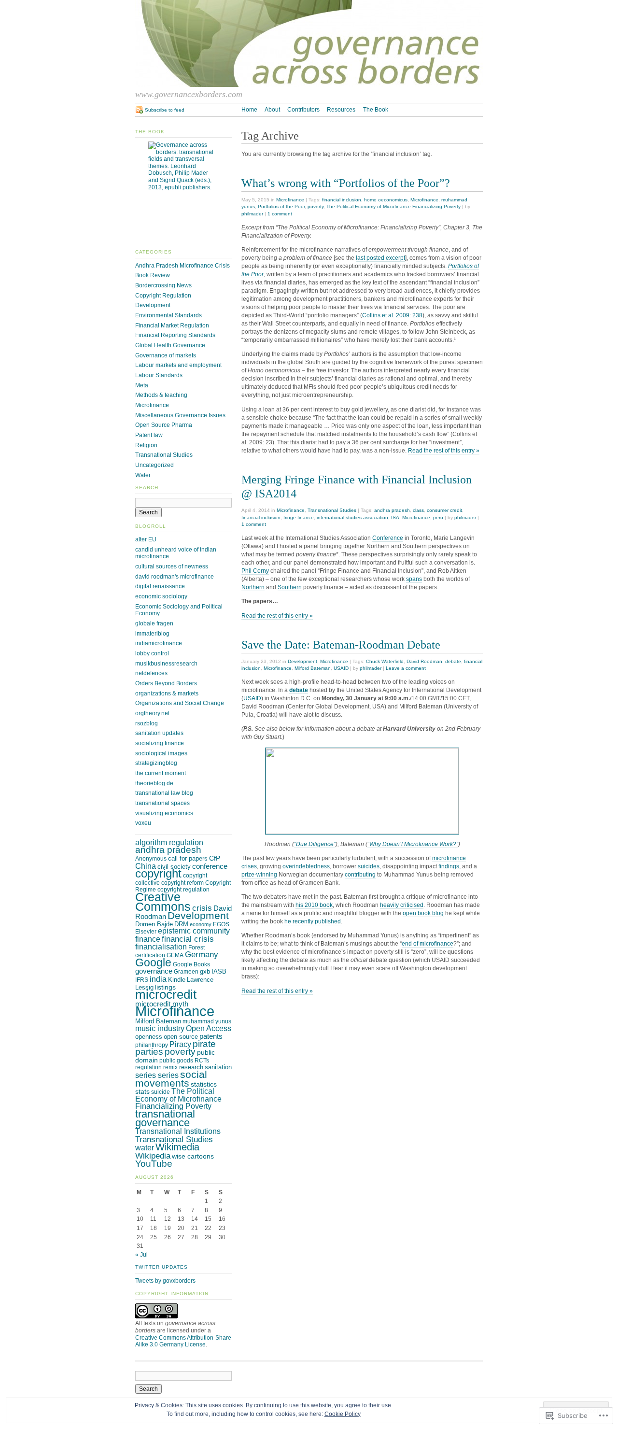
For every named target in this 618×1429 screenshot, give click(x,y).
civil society (174, 866)
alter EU (145, 539)
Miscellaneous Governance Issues (180, 415)
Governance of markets (165, 355)
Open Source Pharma (163, 425)
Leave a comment (406, 668)
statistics (204, 1084)
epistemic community (194, 931)
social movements (171, 1079)
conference (209, 866)
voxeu (143, 823)
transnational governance (165, 1118)
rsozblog (146, 723)
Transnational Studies (332, 510)
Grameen (186, 971)
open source (181, 1036)
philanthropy (151, 1045)
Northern (253, 587)
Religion (146, 445)
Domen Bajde (154, 924)
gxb (205, 971)
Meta (141, 385)
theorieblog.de (154, 783)
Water (143, 475)
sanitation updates (159, 733)
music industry (159, 1028)
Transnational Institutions (178, 1131)
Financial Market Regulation (172, 325)
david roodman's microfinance (174, 576)
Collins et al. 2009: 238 (392, 315)
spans (414, 579)
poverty (315, 206)
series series (157, 1075)
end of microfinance (427, 943)
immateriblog (152, 633)
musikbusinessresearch (166, 663)
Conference (387, 538)
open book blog (423, 913)
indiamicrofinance (158, 643)
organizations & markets (166, 693)
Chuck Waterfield (385, 661)
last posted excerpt (380, 258)
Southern (290, 587)
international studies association (352, 517)
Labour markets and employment (178, 365)
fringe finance (298, 517)
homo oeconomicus (385, 199)
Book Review (152, 275)
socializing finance (159, 743)
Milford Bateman (313, 668)
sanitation (218, 1067)
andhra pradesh (392, 510)
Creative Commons (163, 901)
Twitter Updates (161, 1267)
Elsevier (145, 931)
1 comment (279, 213)
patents (211, 1036)
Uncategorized (154, 465)
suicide (160, 1092)
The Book (375, 109)
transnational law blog (164, 793)
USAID (341, 668)
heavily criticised (401, 905)
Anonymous (151, 858)
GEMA (175, 955)
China (145, 866)
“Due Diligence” (315, 844)
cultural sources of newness (171, 566)
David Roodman (424, 661)
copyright (158, 873)
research (191, 1067)
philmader (252, 213)
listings (165, 987)
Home (249, 109)
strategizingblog (156, 763)
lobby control (152, 653)
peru (438, 517)
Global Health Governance (170, 345)
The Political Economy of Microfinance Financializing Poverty (393, 206)
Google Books (191, 964)
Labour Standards (159, 375)
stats (142, 1091)
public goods (176, 1060)
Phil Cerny (255, 570)
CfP (214, 858)
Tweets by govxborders (165, 1280)
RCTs (202, 1060)
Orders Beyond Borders (166, 683)
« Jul (141, 1254)
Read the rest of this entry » (443, 450)
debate (453, 661)
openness (148, 1036)
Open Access (208, 1028)
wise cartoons (193, 1156)
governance (153, 971)
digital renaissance (160, 586)
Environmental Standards (168, 315)
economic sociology (161, 596)
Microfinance (290, 199)
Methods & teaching (161, 395)
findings (448, 866)
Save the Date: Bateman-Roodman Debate (340, 644)
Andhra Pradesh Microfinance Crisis (182, 265)
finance (147, 939)
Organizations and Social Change (179, 703)
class (418, 510)
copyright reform (182, 882)
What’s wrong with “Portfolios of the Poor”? (345, 182)
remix (170, 1067)
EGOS (221, 924)
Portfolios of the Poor (281, 206)
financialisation (161, 947)
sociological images (161, 753)
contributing (360, 874)
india (158, 979)
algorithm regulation (169, 842)
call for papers (188, 858)
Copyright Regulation (163, 295)
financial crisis (188, 939)
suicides (368, 866)
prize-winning (259, 874)
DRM (181, 924)
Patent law (149, 435)
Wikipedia (152, 1155)
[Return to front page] (309, 85)
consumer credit (444, 510)
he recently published (312, 921)
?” (455, 844)
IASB (218, 971)
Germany (201, 954)
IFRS (141, 979)
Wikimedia (177, 1147)
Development (302, 661)
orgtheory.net (152, 713)
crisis (202, 908)
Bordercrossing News (163, 285)
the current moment (160, 773)
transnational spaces (162, 803)
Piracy (180, 1044)
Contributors (303, 109)
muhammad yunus (207, 1021)
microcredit (166, 994)
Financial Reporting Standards (175, 335)
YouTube (153, 1164)
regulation (148, 1067)
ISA (395, 517)
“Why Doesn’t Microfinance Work (410, 844)
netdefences (151, 673)
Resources (341, 109)
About (272, 109)
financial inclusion (341, 199)
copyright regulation (183, 889)
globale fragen (154, 623)
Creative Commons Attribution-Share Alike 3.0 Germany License (183, 1341)
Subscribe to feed (164, 110)
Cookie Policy (342, 1414)
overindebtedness (306, 866)
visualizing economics (164, 813)
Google (153, 962)
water (144, 1148)
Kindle (176, 979)
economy (200, 924)
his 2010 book (314, 905)
